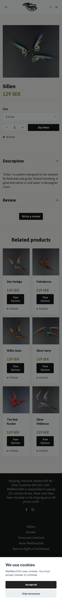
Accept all (31, 584)
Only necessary (31, 593)
